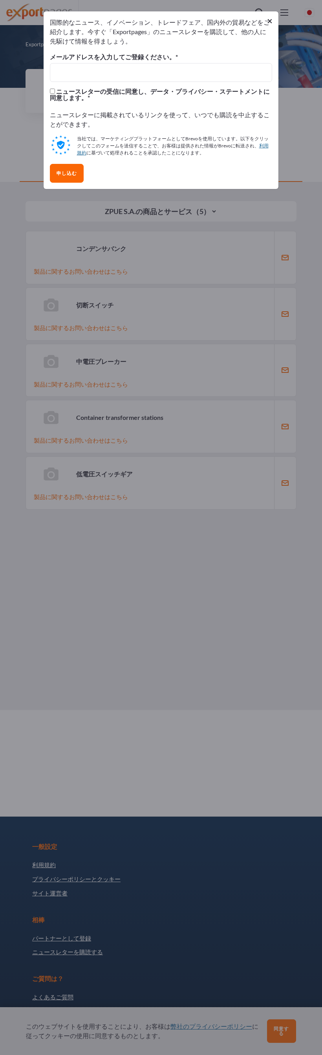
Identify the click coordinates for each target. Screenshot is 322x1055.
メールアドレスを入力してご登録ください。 (113, 57)
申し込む (67, 173)
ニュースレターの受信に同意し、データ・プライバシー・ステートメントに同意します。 (160, 94)
